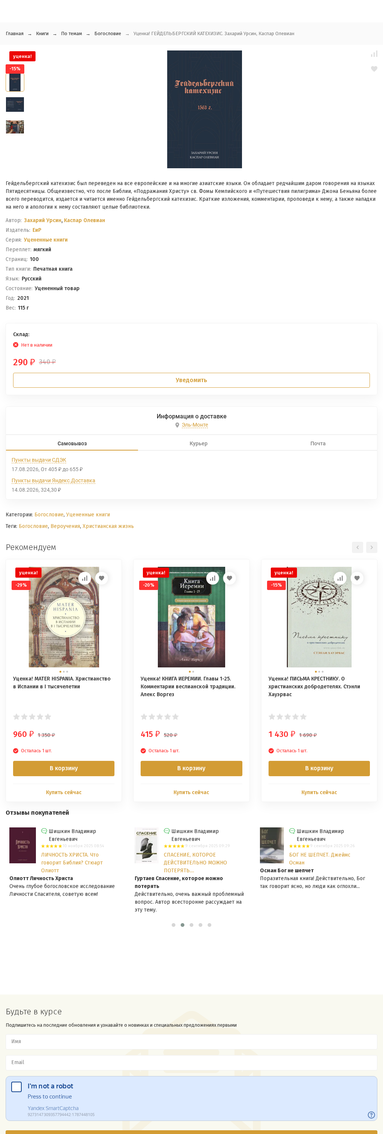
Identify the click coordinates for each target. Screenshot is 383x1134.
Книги (42, 33)
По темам (71, 33)
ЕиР (37, 230)
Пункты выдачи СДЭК (39, 460)
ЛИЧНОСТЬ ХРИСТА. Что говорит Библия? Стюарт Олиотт (72, 863)
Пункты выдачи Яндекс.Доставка (53, 480)
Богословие (107, 33)
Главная (15, 33)
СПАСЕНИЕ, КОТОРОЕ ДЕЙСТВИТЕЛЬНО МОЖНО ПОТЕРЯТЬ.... (195, 863)
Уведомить (191, 380)
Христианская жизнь (108, 526)
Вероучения (65, 526)
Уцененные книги (46, 240)
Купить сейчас (64, 792)
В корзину (64, 768)
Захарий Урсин (42, 220)
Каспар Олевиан (84, 220)
